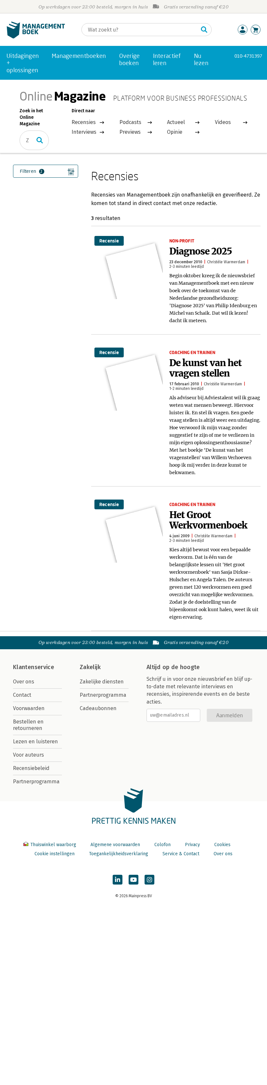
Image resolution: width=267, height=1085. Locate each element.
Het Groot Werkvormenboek (208, 520)
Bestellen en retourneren (28, 725)
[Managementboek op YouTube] (133, 880)
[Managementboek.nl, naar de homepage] (36, 37)
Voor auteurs (28, 755)
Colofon (162, 844)
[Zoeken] (204, 29)
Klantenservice (33, 667)
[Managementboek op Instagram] (149, 880)
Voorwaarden (29, 708)
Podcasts (130, 122)
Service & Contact (180, 854)
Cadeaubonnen (98, 708)
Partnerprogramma (36, 781)
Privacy (192, 844)
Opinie (174, 132)
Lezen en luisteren (35, 741)
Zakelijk (90, 667)
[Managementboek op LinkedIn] (117, 880)
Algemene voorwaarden (115, 844)
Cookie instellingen (55, 854)
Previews (130, 132)
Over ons (23, 682)
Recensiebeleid (31, 768)
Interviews (84, 132)
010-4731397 (248, 56)
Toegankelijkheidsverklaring (118, 854)
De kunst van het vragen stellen (205, 368)
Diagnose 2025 (200, 251)
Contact (22, 695)
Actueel (176, 122)
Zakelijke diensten (102, 682)
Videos (223, 122)
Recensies (84, 122)
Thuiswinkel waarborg (53, 844)
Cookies (222, 844)
